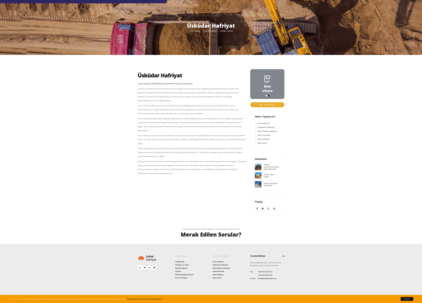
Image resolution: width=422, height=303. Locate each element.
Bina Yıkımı (262, 143)
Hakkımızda (179, 261)
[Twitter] (144, 267)
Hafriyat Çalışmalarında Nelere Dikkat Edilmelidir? (271, 167)
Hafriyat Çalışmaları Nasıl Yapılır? (270, 184)
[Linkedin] (149, 267)
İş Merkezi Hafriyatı (266, 127)
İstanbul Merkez (257, 256)
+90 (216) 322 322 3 (265, 272)
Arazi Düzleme (264, 135)
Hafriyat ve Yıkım (182, 265)
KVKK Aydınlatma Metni (184, 274)
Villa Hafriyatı (264, 139)
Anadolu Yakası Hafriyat (269, 176)
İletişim (178, 271)
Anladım (407, 299)
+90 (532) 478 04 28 (265, 275)
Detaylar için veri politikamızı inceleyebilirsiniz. (145, 299)
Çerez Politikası (181, 278)
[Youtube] (154, 267)
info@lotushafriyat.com (267, 278)
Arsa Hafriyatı (264, 123)
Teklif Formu (268, 104)
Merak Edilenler (181, 268)
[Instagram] (140, 267)
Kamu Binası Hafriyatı (267, 131)
